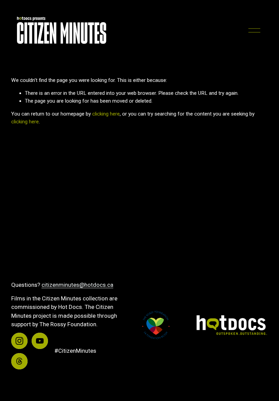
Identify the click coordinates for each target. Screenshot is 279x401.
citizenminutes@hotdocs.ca (77, 284)
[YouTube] (40, 341)
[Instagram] (19, 341)
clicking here (106, 114)
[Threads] (19, 361)
